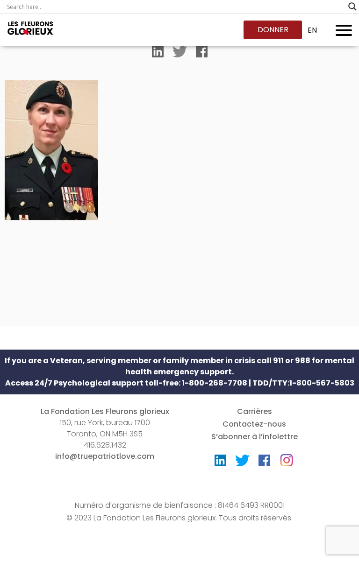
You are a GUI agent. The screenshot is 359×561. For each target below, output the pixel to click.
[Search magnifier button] (352, 6)
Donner (273, 29)
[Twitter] (179, 54)
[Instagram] (286, 457)
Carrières (254, 411)
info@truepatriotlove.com (104, 456)
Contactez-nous (254, 424)
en (312, 30)
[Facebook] (202, 54)
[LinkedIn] (158, 54)
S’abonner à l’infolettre (254, 436)
